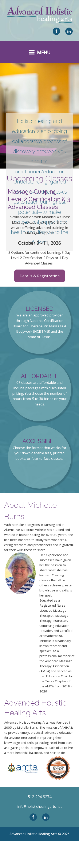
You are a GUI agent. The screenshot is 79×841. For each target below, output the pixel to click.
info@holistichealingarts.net (39, 806)
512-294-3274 (39, 796)
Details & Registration (40, 275)
